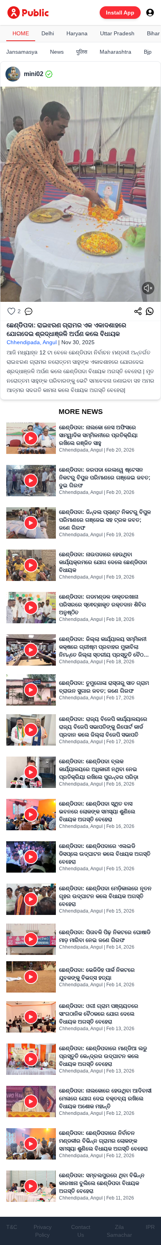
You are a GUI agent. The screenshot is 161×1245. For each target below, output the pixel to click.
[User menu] (150, 12)
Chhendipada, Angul (32, 342)
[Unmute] (148, 288)
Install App (120, 12)
